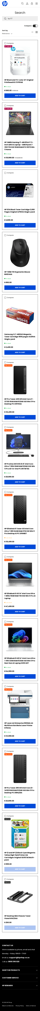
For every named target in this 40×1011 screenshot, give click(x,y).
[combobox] (20, 18)
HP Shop (9, 1002)
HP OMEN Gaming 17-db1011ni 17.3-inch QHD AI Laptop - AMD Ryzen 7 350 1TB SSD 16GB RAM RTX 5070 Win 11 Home (19, 146)
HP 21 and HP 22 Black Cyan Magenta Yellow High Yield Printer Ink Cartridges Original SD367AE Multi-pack (19, 856)
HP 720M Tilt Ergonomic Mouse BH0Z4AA (17, 273)
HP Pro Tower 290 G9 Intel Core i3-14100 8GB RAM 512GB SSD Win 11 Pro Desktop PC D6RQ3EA (19, 790)
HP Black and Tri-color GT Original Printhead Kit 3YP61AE (18, 81)
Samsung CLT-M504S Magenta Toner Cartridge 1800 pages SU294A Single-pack (19, 336)
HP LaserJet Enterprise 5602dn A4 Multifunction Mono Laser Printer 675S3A (18, 725)
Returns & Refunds (8, 1006)
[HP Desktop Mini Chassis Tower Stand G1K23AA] (20, 897)
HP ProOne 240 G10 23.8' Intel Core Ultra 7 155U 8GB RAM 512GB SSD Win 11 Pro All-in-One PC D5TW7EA (19, 466)
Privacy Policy (20, 1006)
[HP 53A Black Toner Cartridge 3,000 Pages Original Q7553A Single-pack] (20, 190)
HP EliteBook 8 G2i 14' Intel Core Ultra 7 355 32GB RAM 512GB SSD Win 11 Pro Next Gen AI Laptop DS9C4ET (19, 660)
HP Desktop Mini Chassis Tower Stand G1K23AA (17, 917)
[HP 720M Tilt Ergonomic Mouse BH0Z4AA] (20, 253)
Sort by (5, 31)
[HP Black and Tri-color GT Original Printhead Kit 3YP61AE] (20, 61)
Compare (28, 26)
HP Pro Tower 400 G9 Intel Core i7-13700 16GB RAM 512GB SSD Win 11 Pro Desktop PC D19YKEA (19, 401)
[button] (32, 3)
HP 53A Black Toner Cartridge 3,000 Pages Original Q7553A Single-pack (19, 210)
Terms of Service (31, 1006)
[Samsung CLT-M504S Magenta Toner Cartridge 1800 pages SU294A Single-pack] (20, 315)
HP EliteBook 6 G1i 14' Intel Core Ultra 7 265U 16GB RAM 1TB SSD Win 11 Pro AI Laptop (20, 595)
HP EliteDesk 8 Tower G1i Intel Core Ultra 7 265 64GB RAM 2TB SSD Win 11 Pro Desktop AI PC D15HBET (19, 531)
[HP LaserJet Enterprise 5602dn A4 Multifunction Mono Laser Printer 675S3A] (20, 704)
